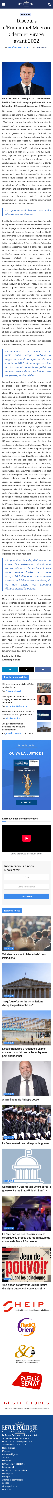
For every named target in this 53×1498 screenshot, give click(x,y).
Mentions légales (10, 1454)
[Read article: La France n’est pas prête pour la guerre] (26, 1122)
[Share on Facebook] (43, 669)
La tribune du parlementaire (14, 1470)
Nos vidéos (7, 1489)
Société (5, 1483)
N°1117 (7, 1279)
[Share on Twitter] (26, 669)
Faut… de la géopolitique (13, 1463)
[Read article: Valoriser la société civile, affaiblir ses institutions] (44, 688)
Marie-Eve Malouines (16, 706)
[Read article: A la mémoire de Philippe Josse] (26, 1078)
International (8, 1467)
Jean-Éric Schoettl (15, 733)
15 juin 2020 (42, 47)
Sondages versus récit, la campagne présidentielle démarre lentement (18, 699)
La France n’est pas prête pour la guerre (25, 1143)
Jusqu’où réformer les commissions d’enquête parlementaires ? (13, 726)
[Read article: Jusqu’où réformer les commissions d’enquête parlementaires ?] (44, 727)
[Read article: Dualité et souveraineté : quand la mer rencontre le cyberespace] (44, 715)
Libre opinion (8, 1473)
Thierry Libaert (13, 691)
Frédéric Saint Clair (19, 47)
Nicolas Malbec (13, 718)
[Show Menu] (3, 4)
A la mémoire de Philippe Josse (20, 1099)
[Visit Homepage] (26, 4)
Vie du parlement (10, 1486)
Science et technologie (12, 1479)
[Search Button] (49, 4)
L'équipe (6, 1451)
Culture (5, 1457)
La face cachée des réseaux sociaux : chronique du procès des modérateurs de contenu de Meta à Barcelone (26, 1238)
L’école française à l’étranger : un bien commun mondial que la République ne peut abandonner (24, 1052)
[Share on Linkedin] (10, 669)
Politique (25, 14)
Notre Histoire (8, 1448)
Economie (6, 1460)
